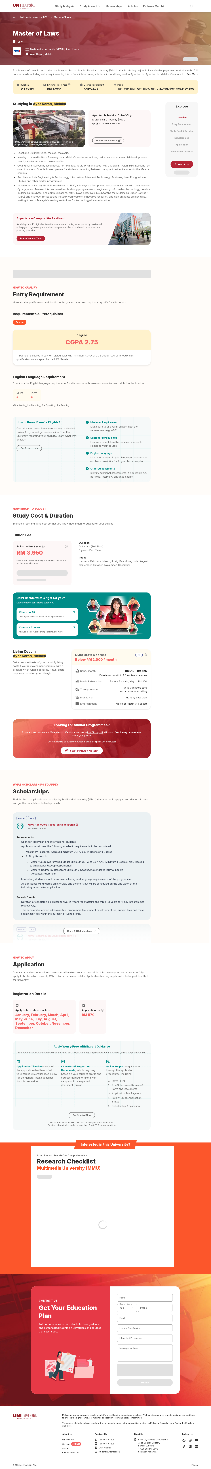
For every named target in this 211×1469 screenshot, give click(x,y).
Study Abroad (88, 6)
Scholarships (114, 6)
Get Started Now (82, 1115)
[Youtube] (196, 1440)
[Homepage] (24, 6)
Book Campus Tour (30, 238)
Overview (182, 117)
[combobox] (127, 1308)
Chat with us (105, 1447)
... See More (191, 74)
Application (181, 144)
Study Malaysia (64, 6)
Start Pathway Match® (84, 750)
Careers (66, 1444)
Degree (20, 322)
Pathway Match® (154, 6)
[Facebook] (184, 1440)
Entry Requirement (181, 124)
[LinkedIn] (190, 1446)
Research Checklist (182, 151)
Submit (145, 1382)
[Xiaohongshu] (196, 1446)
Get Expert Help (29, 448)
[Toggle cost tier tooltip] (66, 546)
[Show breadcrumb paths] (14, 17)
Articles (133, 6)
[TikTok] (184, 1446)
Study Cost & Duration (182, 131)
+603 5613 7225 (106, 1439)
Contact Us (182, 164)
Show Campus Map (106, 140)
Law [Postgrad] (95, 732)
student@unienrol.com (109, 1451)
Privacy (195, 1465)
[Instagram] (190, 1440)
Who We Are (68, 1439)
